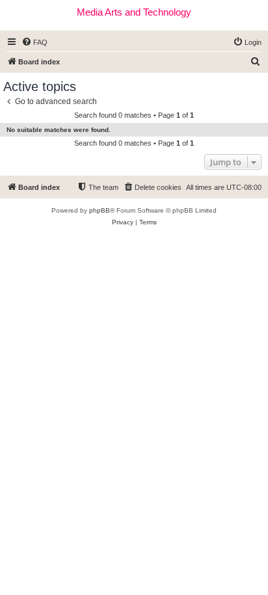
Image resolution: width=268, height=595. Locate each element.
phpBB (99, 210)
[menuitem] (34, 42)
